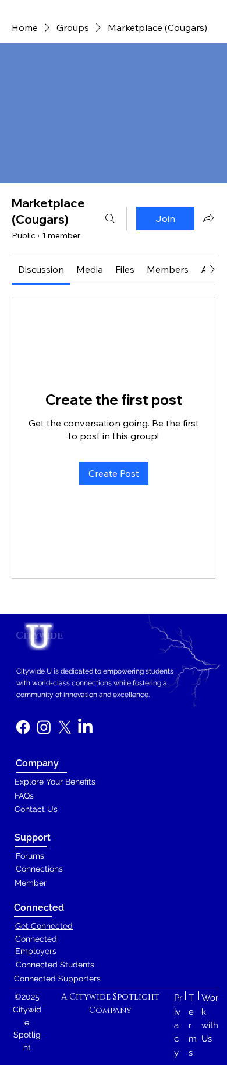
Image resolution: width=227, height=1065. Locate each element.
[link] (41, 269)
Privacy (178, 1025)
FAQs (24, 795)
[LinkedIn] (85, 727)
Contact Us (36, 809)
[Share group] (208, 218)
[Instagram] (44, 727)
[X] (65, 727)
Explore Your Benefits (55, 781)
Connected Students (55, 964)
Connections (39, 868)
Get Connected (44, 926)
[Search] (110, 218)
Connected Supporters (57, 978)
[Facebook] (23, 727)
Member (31, 882)
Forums (30, 856)
